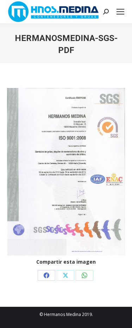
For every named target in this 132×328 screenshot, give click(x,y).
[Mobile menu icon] (120, 11)
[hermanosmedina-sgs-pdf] (66, 172)
